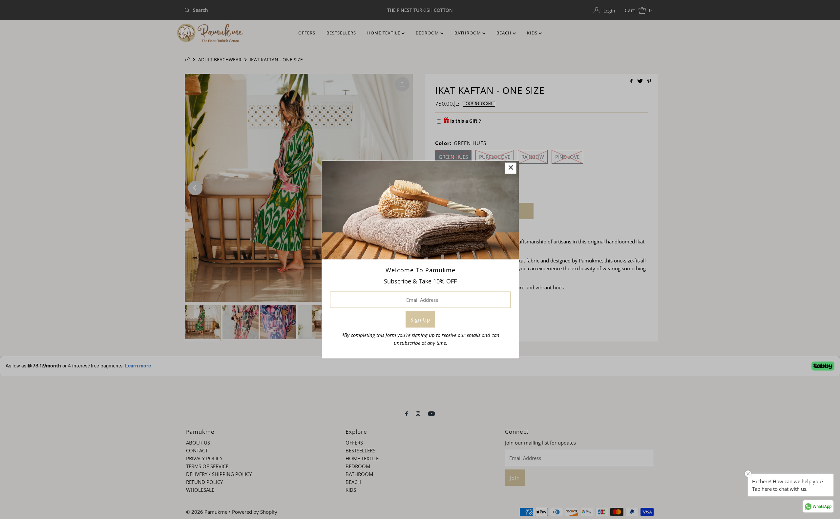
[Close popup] (510, 168)
